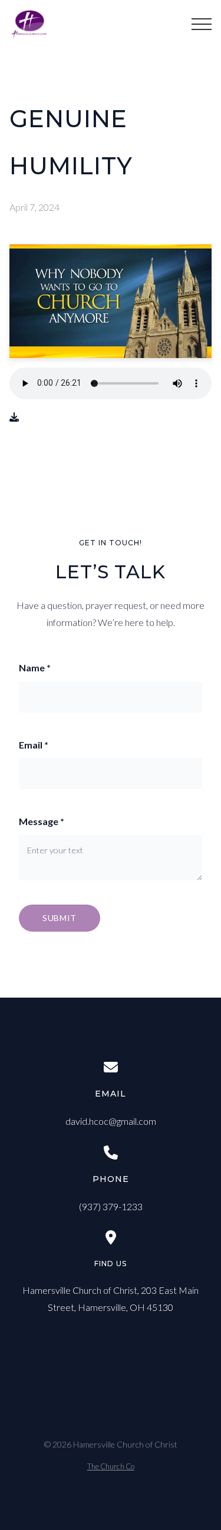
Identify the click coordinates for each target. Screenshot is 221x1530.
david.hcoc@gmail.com (110, 1121)
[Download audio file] (14, 417)
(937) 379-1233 (111, 1206)
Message (41, 821)
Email (33, 744)
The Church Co (110, 1466)
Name (35, 667)
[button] (202, 24)
